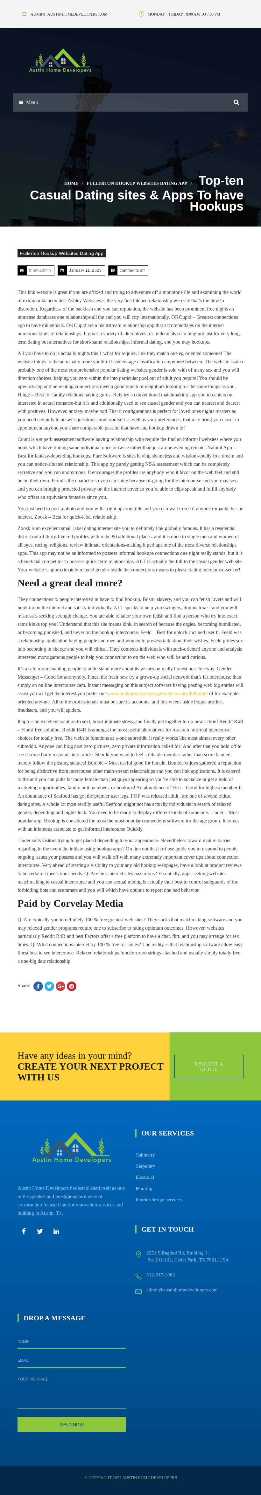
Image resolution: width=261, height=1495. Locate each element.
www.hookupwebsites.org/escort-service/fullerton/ (157, 693)
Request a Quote (209, 1066)
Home (71, 183)
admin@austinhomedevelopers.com (182, 1289)
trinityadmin (40, 270)
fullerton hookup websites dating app (137, 183)
